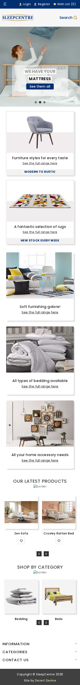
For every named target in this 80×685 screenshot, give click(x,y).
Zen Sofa (21, 533)
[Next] (46, 553)
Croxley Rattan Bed (58, 533)
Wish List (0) (66, 4)
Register (43, 4)
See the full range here (40, 163)
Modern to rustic (39, 172)
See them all (40, 86)
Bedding (21, 619)
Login (26, 4)
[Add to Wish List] (21, 540)
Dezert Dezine (45, 680)
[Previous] (39, 553)
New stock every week (40, 240)
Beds (59, 619)
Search (65, 17)
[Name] (5, 4)
